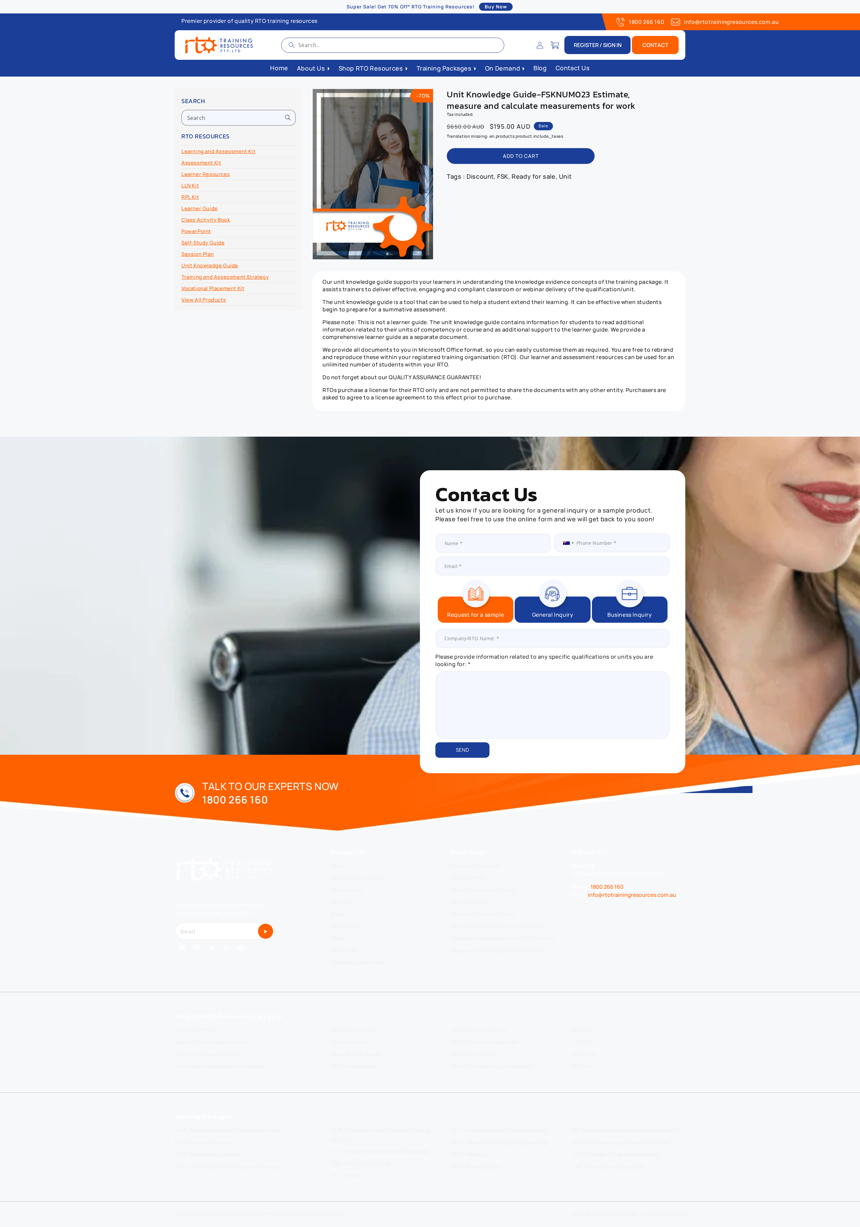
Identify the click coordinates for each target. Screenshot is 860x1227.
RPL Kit (190, 197)
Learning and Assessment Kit (218, 151)
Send (462, 749)
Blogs (337, 914)
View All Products (203, 299)
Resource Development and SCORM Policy (503, 938)
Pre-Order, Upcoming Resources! (492, 1066)
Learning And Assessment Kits (212, 1042)
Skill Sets (584, 1054)
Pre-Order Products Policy (483, 914)
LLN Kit (190, 185)
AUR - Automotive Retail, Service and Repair (228, 1130)
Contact (655, 45)
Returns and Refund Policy (483, 889)
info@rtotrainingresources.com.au (731, 22)
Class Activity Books (355, 1054)
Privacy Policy (468, 877)
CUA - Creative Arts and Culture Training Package (380, 1135)
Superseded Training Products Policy (496, 950)
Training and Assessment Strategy (225, 276)
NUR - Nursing (469, 1154)
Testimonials (346, 889)
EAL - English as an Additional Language (379, 1151)
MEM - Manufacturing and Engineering (499, 1142)
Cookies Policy (468, 902)
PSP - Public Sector (476, 1166)
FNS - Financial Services (360, 1163)
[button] (554, 45)
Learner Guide (199, 208)
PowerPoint (196, 231)
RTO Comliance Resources (485, 1042)
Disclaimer (344, 950)
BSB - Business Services (204, 1142)
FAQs (337, 938)
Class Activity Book (205, 219)
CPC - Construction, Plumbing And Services (228, 1166)
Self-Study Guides (353, 1066)
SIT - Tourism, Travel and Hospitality (616, 1154)
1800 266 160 (646, 22)
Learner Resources (205, 174)
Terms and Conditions (358, 962)
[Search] (291, 45)
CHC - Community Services (208, 1154)
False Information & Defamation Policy (498, 926)
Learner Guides (350, 1042)
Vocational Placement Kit (212, 288)
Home (338, 865)
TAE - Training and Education (608, 1166)
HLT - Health (346, 1175)
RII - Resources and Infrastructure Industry (625, 1130)
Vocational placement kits (206, 1054)
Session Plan (197, 254)
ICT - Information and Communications (500, 1130)
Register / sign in (597, 45)
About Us (342, 902)
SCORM (582, 1066)
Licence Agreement (475, 865)
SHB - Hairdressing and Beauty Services (621, 1142)
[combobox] (392, 45)
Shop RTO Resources (357, 877)
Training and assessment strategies (218, 1066)
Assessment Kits (195, 1030)
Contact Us (344, 926)
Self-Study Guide (203, 242)
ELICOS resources (474, 1054)
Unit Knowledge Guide (209, 265)
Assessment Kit (201, 162)
